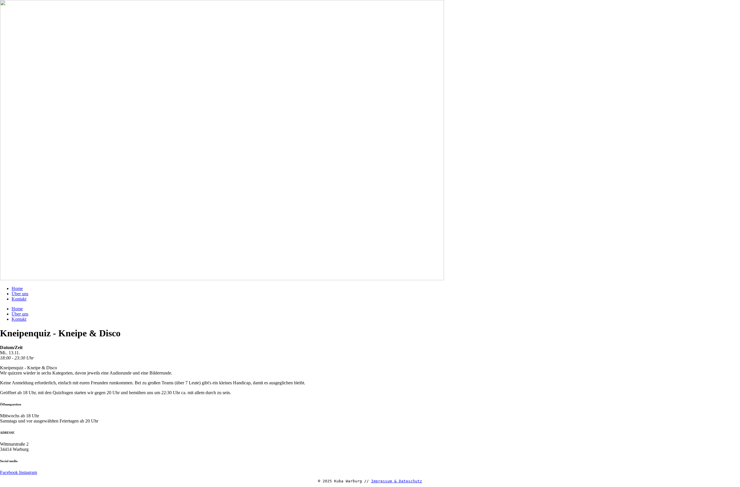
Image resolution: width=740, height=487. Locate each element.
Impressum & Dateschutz (396, 481)
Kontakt (19, 298)
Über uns (20, 293)
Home (17, 288)
